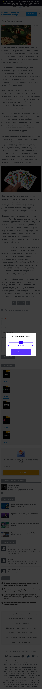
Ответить (21, 352)
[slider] (21, 342)
